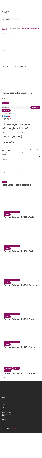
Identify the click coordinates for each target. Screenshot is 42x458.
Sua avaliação (4, 154)
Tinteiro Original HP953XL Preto (19, 319)
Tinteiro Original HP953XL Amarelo (20, 285)
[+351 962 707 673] (3, 10)
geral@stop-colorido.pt (6, 393)
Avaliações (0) (6, 119)
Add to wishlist (6, 110)
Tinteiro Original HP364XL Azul (18, 251)
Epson (18, 28)
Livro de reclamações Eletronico (6, 415)
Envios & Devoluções (6, 412)
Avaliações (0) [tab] (13, 136)
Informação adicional (7, 118)
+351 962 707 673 (5, 11)
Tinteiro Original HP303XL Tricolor (20, 347)
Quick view (17, 211)
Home (2, 28)
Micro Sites (10, 426)
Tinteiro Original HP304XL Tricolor (20, 373)
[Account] (0, 450)
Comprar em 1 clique (35, 107)
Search (18, 19)
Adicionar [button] (7, 214)
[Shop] (0, 446)
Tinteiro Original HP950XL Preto (19, 217)
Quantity (3, 98)
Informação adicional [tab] (17, 124)
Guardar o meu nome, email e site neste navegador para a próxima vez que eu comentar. (18, 179)
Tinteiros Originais (12, 28)
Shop (1, 447)
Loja (6, 28)
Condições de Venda (6, 410)
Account (1, 451)
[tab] (22, 118)
